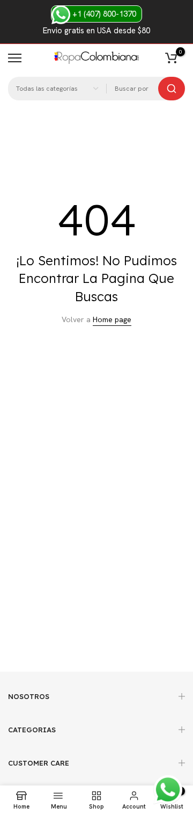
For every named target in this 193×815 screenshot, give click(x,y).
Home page (112, 319)
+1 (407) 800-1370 (103, 14)
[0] (171, 58)
